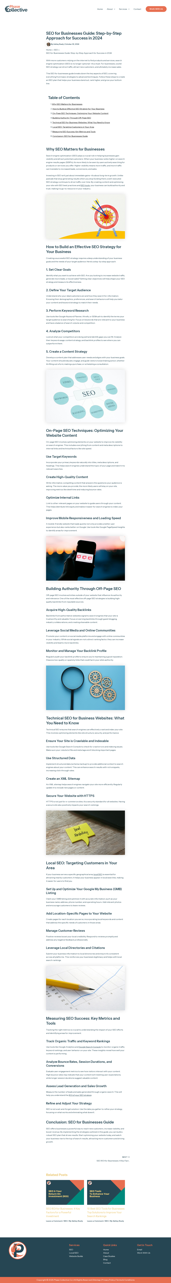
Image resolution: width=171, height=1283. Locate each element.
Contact (137, 9)
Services (123, 9)
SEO (66, 1221)
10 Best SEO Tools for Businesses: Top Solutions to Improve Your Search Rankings (106, 1212)
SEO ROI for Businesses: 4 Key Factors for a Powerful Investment (63, 1212)
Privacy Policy (108, 1280)
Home (100, 9)
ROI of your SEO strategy (80, 1095)
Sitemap (97, 1280)
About (110, 9)
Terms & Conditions (125, 1280)
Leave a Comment (54, 1221)
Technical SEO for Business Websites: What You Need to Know (81, 122)
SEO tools (85, 185)
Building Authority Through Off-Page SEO (71, 118)
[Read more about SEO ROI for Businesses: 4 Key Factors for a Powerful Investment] (65, 1192)
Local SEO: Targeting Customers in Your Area (73, 127)
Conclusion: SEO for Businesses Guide (70, 136)
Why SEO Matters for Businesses (67, 104)
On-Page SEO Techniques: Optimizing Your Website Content (80, 113)
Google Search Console (90, 1047)
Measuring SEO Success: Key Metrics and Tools (74, 131)
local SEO (98, 874)
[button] (114, 9)
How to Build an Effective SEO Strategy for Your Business (78, 109)
